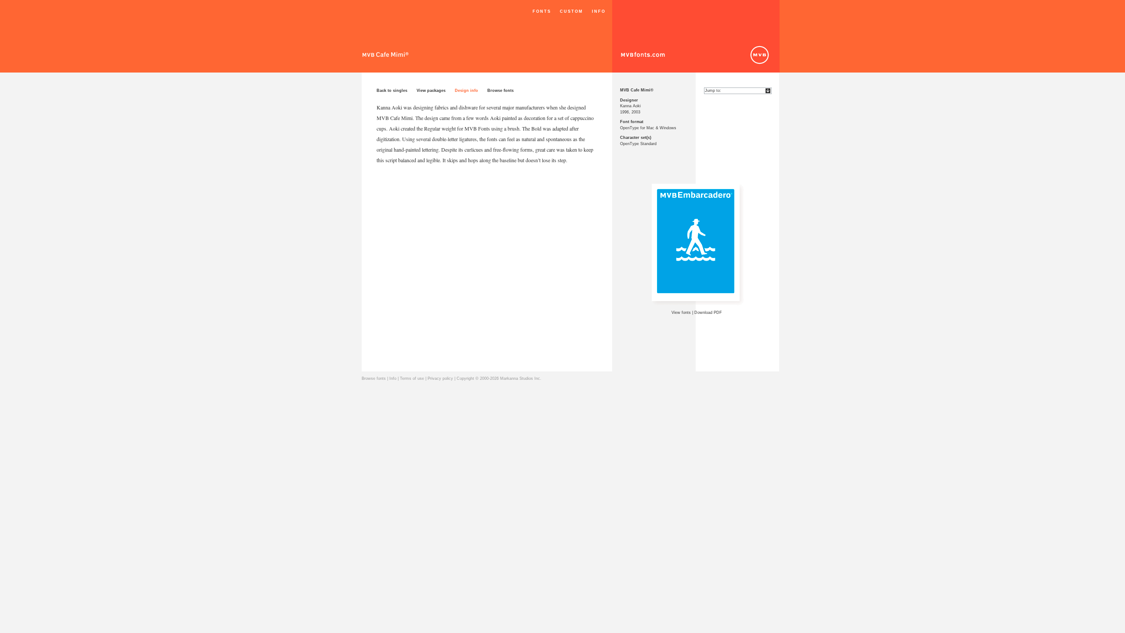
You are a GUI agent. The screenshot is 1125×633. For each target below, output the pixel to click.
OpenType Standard (638, 144)
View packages (431, 90)
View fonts (681, 312)
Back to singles (392, 90)
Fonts (542, 11)
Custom (571, 11)
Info (599, 11)
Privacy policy (440, 378)
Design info (466, 90)
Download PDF (708, 312)
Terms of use (412, 378)
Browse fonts (500, 90)
